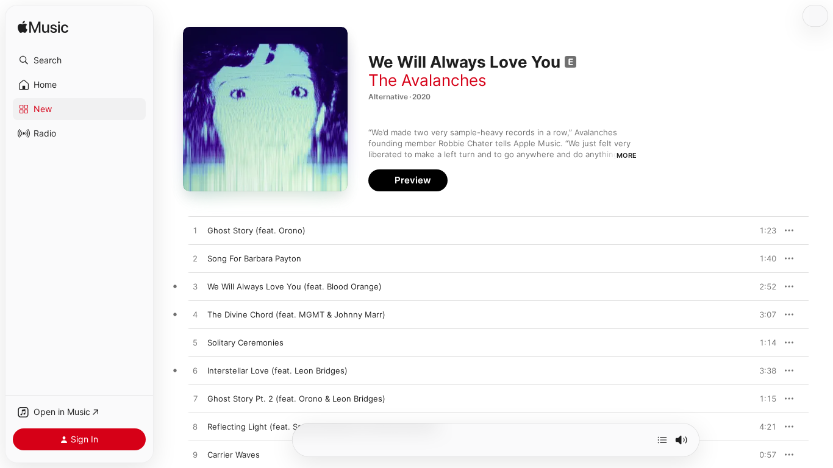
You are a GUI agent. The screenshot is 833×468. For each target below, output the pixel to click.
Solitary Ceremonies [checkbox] (245, 342)
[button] (79, 60)
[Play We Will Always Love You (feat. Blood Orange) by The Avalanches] (195, 287)
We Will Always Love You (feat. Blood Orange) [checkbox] (294, 286)
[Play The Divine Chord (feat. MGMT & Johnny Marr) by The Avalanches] (195, 315)
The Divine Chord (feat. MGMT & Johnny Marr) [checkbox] (296, 314)
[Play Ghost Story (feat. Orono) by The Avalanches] (195, 230)
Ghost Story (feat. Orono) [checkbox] (256, 230)
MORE (627, 155)
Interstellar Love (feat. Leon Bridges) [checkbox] (277, 370)
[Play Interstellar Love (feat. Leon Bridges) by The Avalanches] (195, 371)
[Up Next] (662, 439)
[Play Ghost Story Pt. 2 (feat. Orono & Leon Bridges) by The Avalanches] (195, 399)
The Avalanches (427, 80)
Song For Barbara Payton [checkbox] (254, 258)
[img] (43, 28)
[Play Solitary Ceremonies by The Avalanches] (195, 343)
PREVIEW (762, 230)
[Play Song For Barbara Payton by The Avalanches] (195, 259)
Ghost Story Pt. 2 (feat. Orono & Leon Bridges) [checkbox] (296, 398)
